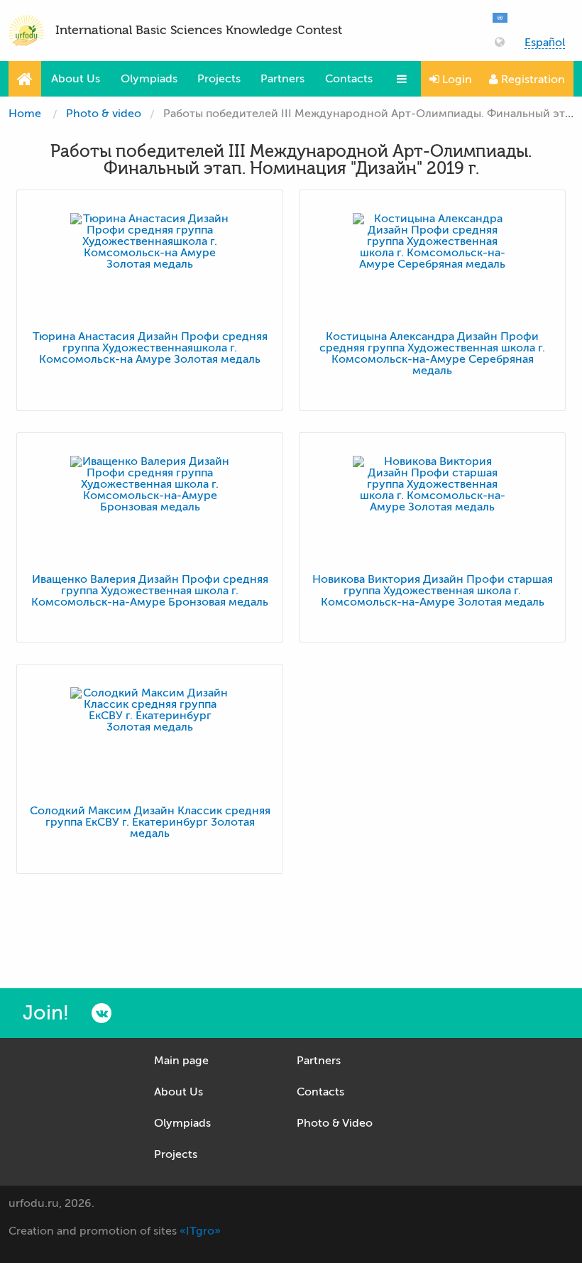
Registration (531, 79)
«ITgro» (200, 1231)
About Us (75, 78)
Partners (282, 78)
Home (25, 113)
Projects (219, 78)
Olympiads (149, 78)
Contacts (349, 78)
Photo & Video (335, 1123)
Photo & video (103, 113)
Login (455, 79)
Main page (181, 1060)
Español (545, 43)
